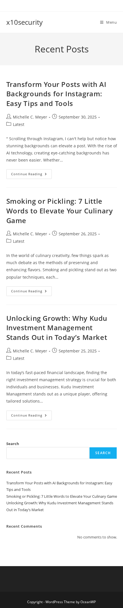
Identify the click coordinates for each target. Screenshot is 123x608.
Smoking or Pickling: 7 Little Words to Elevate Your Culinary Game (59, 210)
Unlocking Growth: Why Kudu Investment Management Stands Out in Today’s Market (57, 327)
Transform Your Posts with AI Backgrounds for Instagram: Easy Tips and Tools (56, 93)
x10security (24, 22)
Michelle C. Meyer (30, 117)
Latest (18, 124)
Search (12, 443)
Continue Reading (31, 175)
